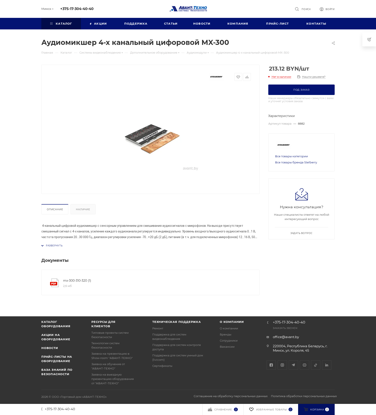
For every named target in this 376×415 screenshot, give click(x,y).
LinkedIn (326, 365)
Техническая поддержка (176, 322)
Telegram (293, 365)
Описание (55, 209)
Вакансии (227, 346)
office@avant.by (286, 337)
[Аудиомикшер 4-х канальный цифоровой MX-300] (151, 136)
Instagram (282, 365)
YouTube (304, 365)
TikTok (315, 365)
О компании (232, 322)
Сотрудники (229, 340)
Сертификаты (162, 366)
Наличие (83, 209)
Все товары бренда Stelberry (296, 162)
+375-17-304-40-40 (77, 9)
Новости (49, 348)
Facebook (271, 365)
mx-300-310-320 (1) (77, 281)
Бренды (225, 334)
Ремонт (157, 328)
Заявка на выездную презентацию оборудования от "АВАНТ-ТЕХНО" (112, 379)
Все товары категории (291, 156)
